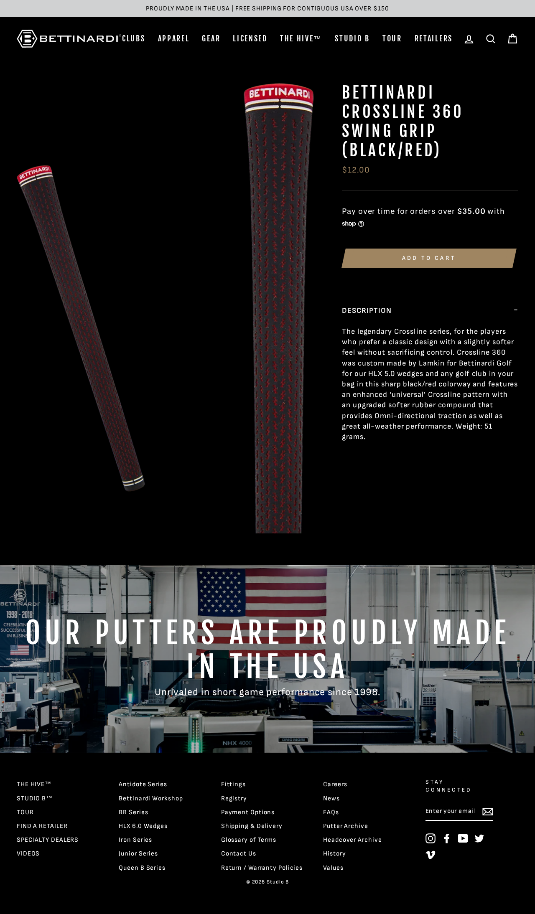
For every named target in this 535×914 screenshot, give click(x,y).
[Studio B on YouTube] (463, 838)
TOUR (392, 38)
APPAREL (174, 38)
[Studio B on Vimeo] (430, 855)
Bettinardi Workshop (151, 798)
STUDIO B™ (35, 798)
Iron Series (135, 840)
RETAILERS (434, 38)
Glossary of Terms (248, 840)
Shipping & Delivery (252, 826)
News (331, 798)
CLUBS (133, 38)
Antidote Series (143, 784)
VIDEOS (28, 854)
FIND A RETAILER (42, 826)
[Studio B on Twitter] (479, 838)
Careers (335, 784)
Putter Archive (345, 826)
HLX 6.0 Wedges (143, 826)
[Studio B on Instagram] (430, 838)
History (334, 854)
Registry (234, 798)
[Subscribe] (487, 811)
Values (333, 868)
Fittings (233, 784)
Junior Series (138, 854)
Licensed (250, 38)
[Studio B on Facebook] (447, 838)
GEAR (211, 38)
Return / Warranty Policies (262, 868)
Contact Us (238, 854)
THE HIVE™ (301, 38)
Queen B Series (142, 868)
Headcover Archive (352, 840)
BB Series (133, 812)
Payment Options (248, 812)
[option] (267, 8)
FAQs (331, 812)
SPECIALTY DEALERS (48, 840)
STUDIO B (352, 38)
